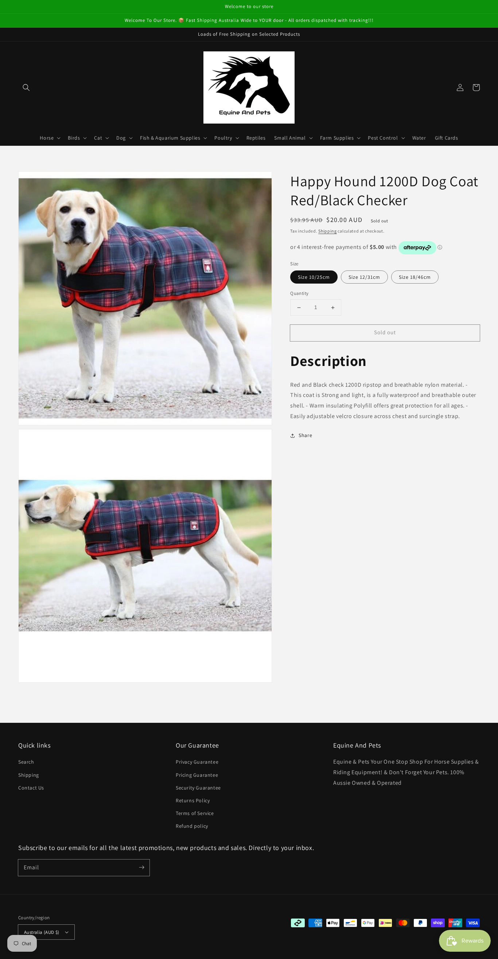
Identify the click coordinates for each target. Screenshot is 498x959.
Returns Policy (193, 800)
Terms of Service (195, 813)
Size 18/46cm (415, 277)
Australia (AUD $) (41, 932)
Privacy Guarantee (197, 762)
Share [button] (305, 435)
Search (26, 762)
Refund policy (192, 826)
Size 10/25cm (314, 277)
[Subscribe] (141, 867)
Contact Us (31, 787)
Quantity (299, 294)
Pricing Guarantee (197, 775)
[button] (26, 87)
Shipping (327, 231)
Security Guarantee (198, 787)
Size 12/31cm (364, 277)
